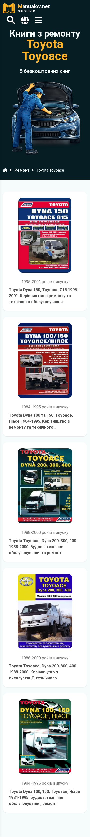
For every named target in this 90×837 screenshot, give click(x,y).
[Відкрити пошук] (11, 20)
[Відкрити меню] (38, 20)
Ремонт (22, 170)
